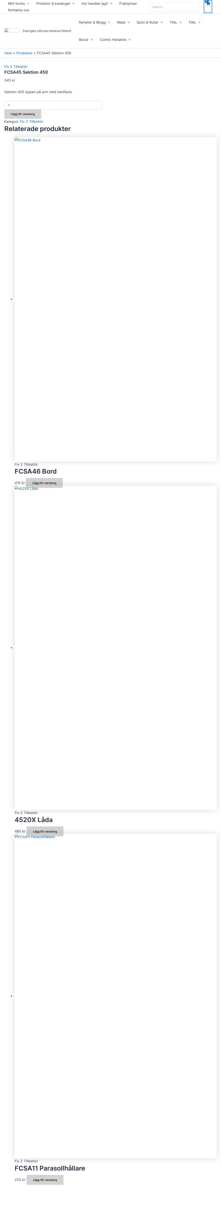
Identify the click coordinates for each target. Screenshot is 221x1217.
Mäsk (121, 22)
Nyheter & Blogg (92, 22)
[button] (27, 3)
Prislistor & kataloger (53, 3)
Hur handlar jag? (94, 3)
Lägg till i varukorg (23, 114)
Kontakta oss (18, 10)
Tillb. (173, 22)
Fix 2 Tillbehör (16, 66)
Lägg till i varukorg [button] (44, 483)
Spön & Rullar (147, 22)
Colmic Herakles (113, 39)
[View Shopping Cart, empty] (208, 6)
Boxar (83, 39)
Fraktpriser (128, 3)
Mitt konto (16, 3)
